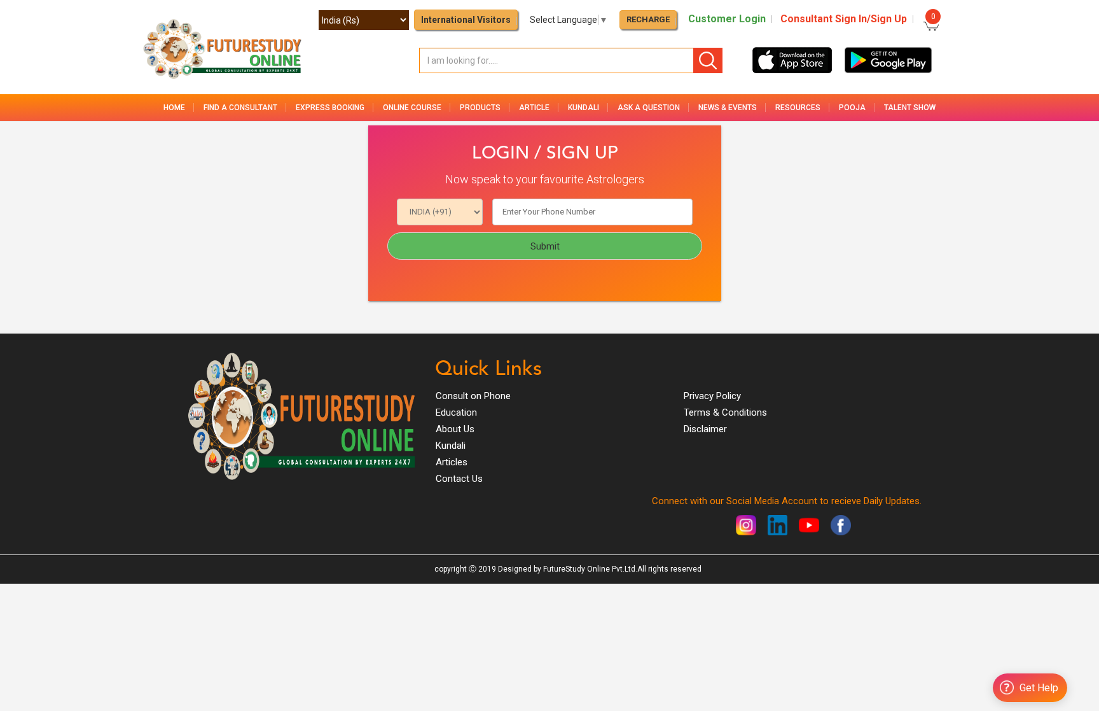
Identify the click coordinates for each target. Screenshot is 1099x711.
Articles (451, 462)
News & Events (727, 107)
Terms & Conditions (725, 412)
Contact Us (459, 478)
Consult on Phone (473, 396)
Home (174, 107)
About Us (455, 429)
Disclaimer (705, 429)
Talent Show (910, 107)
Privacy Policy (712, 396)
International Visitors (466, 20)
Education (456, 412)
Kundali (451, 445)
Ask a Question (649, 107)
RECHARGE (648, 19)
